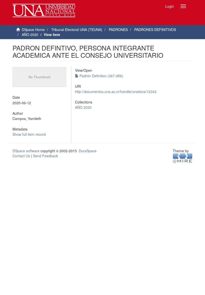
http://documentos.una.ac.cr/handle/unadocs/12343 (115, 91)
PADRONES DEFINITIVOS (155, 29)
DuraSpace (87, 150)
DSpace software (26, 150)
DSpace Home (33, 29)
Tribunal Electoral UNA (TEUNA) (76, 29)
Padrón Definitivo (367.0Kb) (100, 75)
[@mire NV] (182, 158)
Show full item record (29, 134)
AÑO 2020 (30, 34)
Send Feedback (45, 155)
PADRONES (118, 29)
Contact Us (21, 155)
